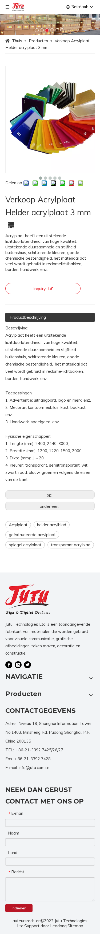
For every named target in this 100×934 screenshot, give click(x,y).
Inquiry (39, 288)
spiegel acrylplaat (25, 544)
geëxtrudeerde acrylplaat (32, 534)
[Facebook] (8, 664)
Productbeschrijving (28, 317)
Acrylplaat (18, 524)
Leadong (58, 925)
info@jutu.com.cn (34, 767)
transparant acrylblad (70, 544)
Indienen (19, 908)
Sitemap (75, 925)
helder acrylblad (51, 524)
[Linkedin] (18, 664)
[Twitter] (27, 664)
